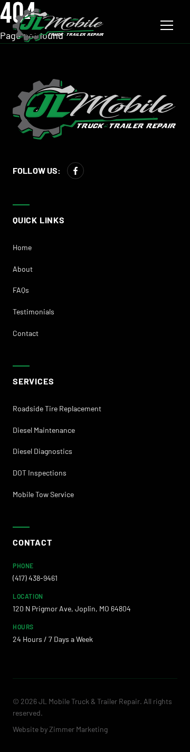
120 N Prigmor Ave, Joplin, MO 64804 (72, 608)
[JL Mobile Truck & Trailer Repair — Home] (58, 25)
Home (22, 247)
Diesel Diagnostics (42, 451)
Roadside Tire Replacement (57, 408)
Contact (26, 333)
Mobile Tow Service (43, 494)
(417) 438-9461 (35, 577)
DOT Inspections (39, 472)
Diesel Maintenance (44, 430)
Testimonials (33, 311)
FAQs (21, 289)
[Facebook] (75, 170)
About (23, 268)
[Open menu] (166, 25)
